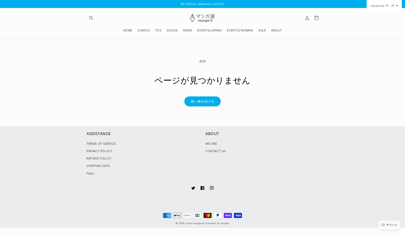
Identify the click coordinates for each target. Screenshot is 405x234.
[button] (91, 18)
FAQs (90, 173)
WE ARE (211, 143)
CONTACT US (215, 151)
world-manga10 (195, 223)
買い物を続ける (202, 101)
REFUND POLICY (99, 158)
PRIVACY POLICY (99, 151)
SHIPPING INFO (98, 166)
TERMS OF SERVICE (101, 143)
